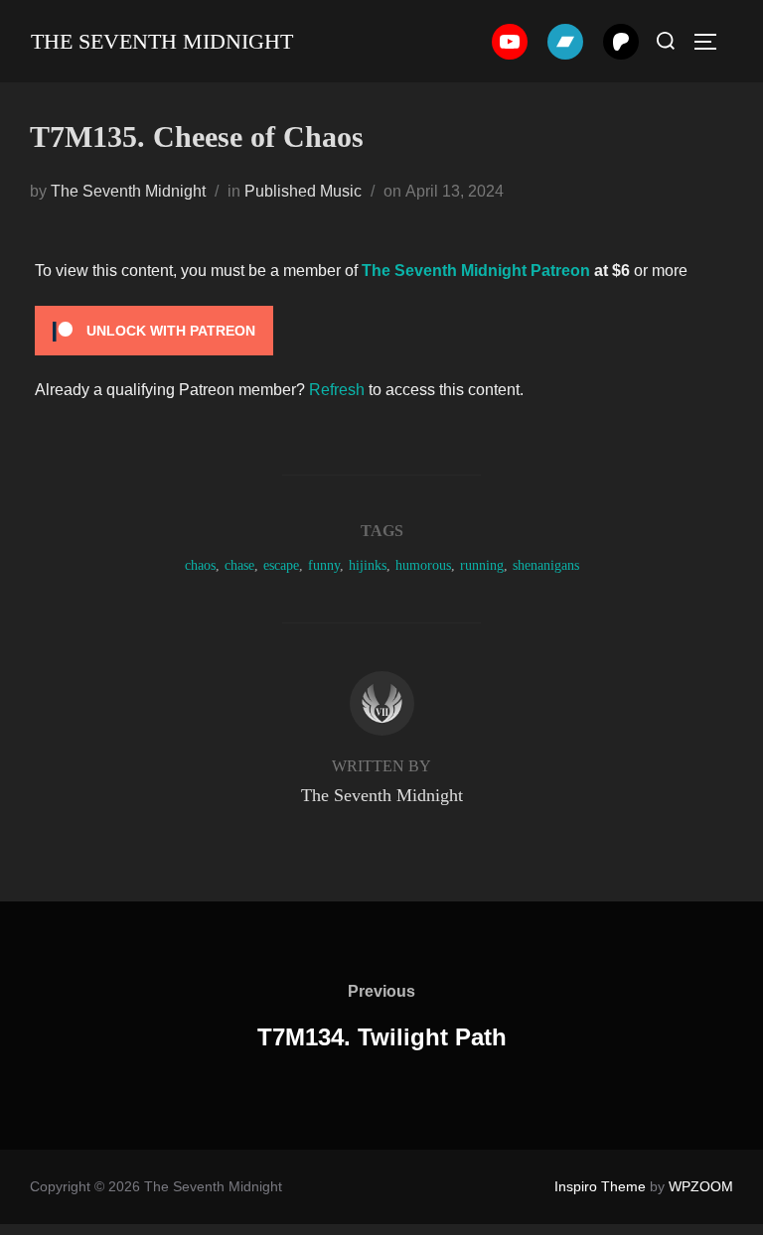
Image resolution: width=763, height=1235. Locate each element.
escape (281, 565)
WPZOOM (701, 1186)
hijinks (367, 565)
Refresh (337, 389)
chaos (200, 565)
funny (324, 565)
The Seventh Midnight (162, 41)
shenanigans (546, 565)
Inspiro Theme (600, 1186)
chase (239, 565)
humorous (423, 565)
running (482, 565)
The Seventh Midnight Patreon (476, 270)
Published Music (303, 191)
